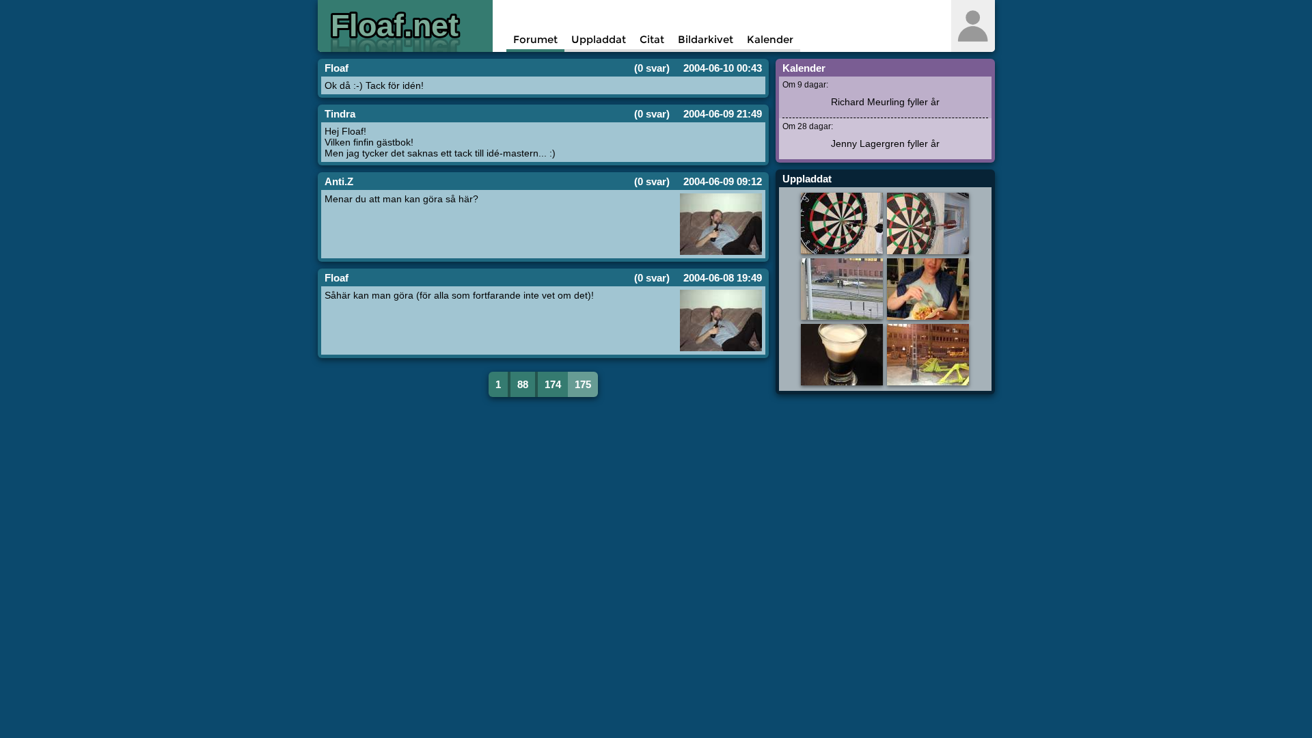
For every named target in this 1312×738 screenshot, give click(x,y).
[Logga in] (972, 26)
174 (553, 384)
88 (522, 384)
